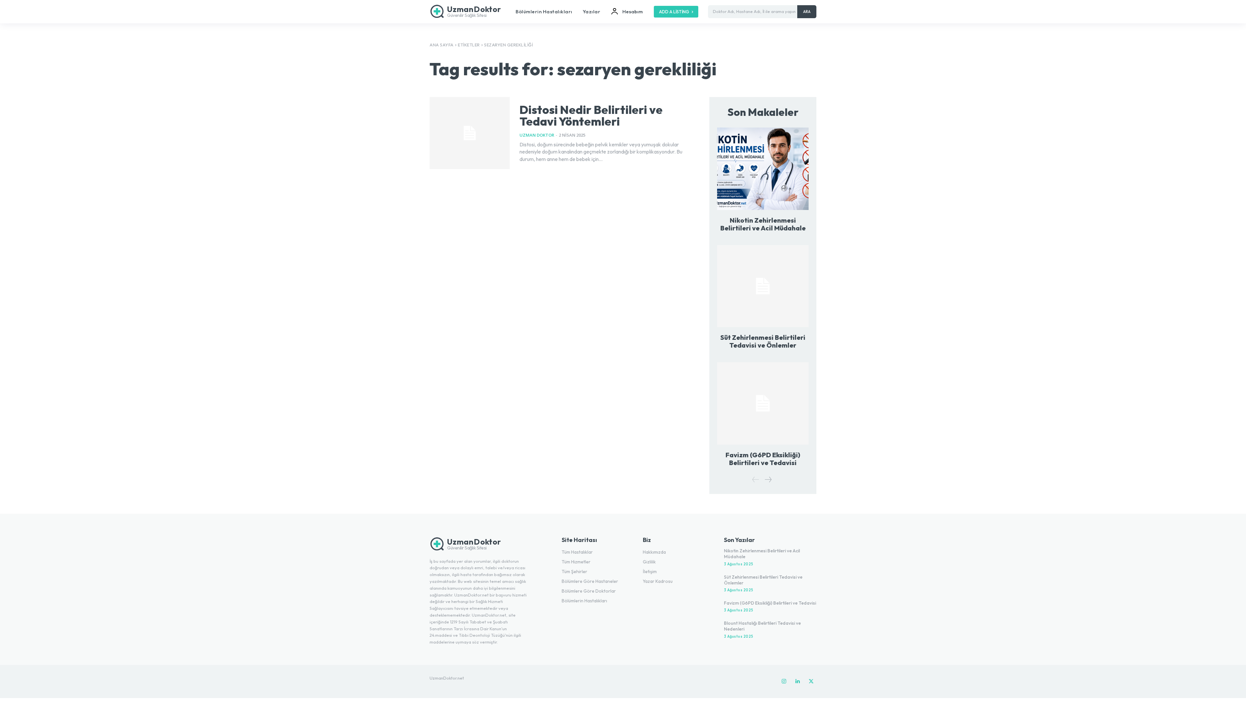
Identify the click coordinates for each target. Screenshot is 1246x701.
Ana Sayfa (442, 44)
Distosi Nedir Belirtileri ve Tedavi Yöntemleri (591, 115)
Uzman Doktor (536, 135)
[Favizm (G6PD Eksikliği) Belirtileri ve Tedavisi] (763, 403)
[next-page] (768, 479)
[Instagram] (784, 681)
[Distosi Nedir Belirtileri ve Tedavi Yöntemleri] (470, 133)
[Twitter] (811, 681)
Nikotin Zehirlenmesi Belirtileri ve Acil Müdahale (763, 224)
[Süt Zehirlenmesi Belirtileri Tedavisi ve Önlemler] (763, 286)
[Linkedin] (797, 681)
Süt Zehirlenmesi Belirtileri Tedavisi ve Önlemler (762, 341)
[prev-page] (756, 479)
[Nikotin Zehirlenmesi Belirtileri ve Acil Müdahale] (763, 169)
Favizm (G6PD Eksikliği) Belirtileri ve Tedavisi (763, 459)
